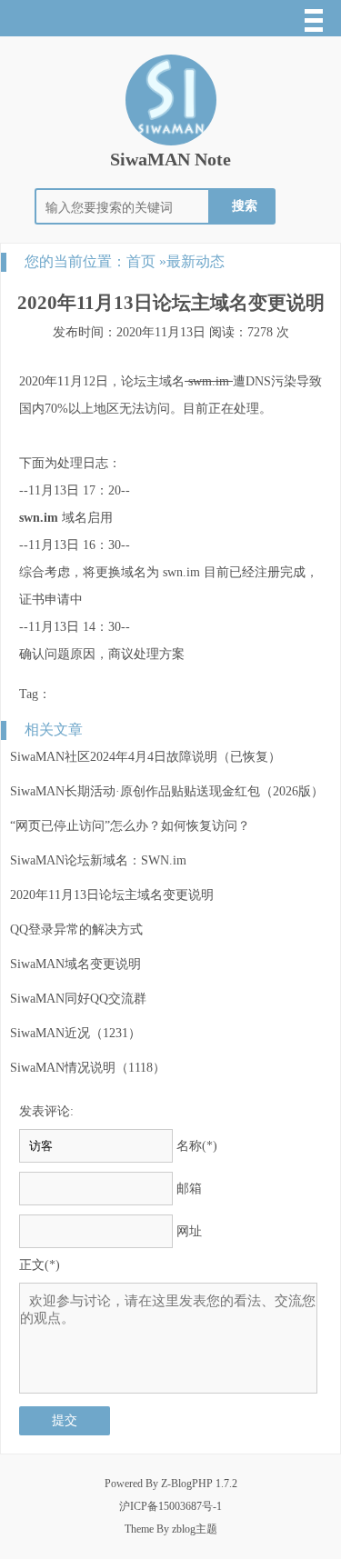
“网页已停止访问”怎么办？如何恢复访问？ (130, 826)
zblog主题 (194, 1529)
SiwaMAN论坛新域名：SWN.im (98, 860)
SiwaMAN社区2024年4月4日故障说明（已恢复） (145, 757)
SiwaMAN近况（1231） (75, 1033)
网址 (189, 1231)
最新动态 (195, 261)
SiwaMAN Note (170, 159)
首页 (140, 261)
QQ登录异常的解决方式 (76, 929)
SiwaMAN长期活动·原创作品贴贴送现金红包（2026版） (167, 791)
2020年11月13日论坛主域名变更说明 (112, 895)
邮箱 (189, 1188)
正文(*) (39, 1265)
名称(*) (196, 1146)
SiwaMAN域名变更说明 (75, 964)
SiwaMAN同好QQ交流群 (78, 998)
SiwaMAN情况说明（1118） (87, 1067)
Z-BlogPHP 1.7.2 (199, 1483)
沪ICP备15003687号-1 (170, 1506)
